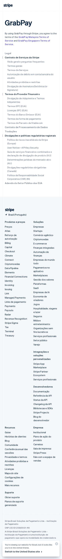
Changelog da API (42, 404)
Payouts (9, 310)
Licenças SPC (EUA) (17, 110)
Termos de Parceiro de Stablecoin (25, 122)
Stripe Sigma (11, 322)
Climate (9, 255)
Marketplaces (40, 275)
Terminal (9, 331)
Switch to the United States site (22, 551)
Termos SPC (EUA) (16, 106)
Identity (9, 280)
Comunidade (11, 444)
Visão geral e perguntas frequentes (25, 61)
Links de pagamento (15, 301)
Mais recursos (12, 485)
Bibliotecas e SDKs (43, 408)
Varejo (36, 344)
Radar (8, 314)
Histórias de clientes (15, 436)
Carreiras (38, 444)
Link (7, 293)
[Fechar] (56, 544)
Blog (7, 440)
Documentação (41, 391)
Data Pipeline (12, 268)
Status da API (40, 399)
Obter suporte (12, 497)
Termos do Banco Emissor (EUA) (24, 114)
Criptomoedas (12, 263)
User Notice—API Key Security (23, 147)
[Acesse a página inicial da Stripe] (8, 210)
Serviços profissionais (44, 336)
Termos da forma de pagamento (24, 118)
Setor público (40, 340)
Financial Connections (16, 276)
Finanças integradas (43, 247)
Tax (7, 327)
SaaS (36, 287)
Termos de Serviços (17, 70)
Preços (8, 226)
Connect (9, 259)
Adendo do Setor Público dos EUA (23, 183)
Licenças (9, 468)
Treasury (9, 335)
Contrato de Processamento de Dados (26, 127)
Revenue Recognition (16, 318)
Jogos (36, 304)
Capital (8, 247)
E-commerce (40, 243)
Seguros (37, 316)
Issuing (8, 289)
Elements (10, 272)
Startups (38, 230)
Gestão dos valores (43, 279)
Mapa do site (11, 473)
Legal (8, 53)
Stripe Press (39, 452)
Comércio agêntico (43, 235)
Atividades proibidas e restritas (23, 82)
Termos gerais (14, 65)
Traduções (11, 131)
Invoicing (9, 284)
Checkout (10, 251)
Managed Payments (15, 297)
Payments (10, 306)
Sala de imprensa (42, 448)
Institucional (39, 432)
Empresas (38, 226)
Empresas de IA (41, 292)
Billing (8, 242)
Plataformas (39, 283)
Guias (8, 432)
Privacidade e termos (16, 456)
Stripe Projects (41, 412)
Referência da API (42, 395)
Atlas (7, 230)
